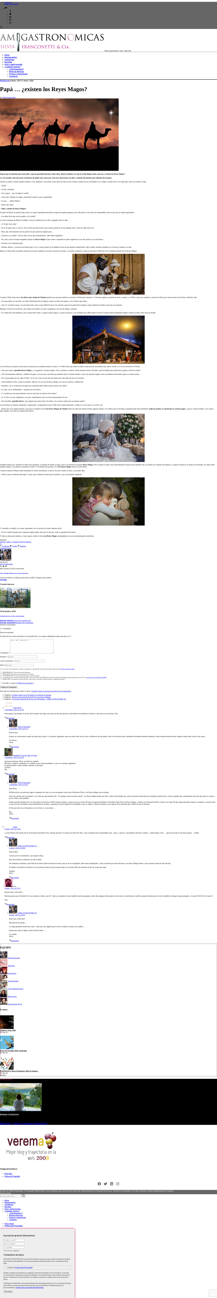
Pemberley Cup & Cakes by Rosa (25, 755)
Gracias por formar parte (15, 621)
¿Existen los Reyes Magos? (21, 542)
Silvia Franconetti (9, 97)
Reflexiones (5, 81)
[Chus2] (4, 966)
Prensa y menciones (17, 1218)
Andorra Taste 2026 (8, 1030)
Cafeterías (9, 1205)
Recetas (8, 1207)
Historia (3, 542)
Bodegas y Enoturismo (9, 1114)
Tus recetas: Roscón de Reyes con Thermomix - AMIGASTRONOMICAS (39, 699)
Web (1, 665)
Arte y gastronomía (12, 1209)
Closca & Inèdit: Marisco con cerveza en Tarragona (14, 573)
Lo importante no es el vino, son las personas (12, 616)
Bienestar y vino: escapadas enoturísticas (23, 1123)
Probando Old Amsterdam (16, 623)
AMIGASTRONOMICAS (27, 846)
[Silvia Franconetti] (4, 958)
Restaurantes (10, 1202)
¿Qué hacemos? (15, 1213)
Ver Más (3, 580)
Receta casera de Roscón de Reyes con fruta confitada (31, 697)
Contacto (13, 1220)
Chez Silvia (17, 708)
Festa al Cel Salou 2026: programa (13, 1051)
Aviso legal (8, 2)
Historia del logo (16, 1215)
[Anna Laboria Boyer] (4, 1004)
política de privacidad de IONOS (96, 677)
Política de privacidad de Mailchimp (30, 1287)
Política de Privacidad (11, 4)
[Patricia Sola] (4, 973)
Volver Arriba (5, 1193)
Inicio (7, 1200)
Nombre (3, 657)
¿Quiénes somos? (12, 1211)
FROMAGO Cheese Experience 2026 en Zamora (19, 1071)
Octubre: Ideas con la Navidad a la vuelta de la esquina (31, 695)
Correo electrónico (7, 661)
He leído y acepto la (18, 683)
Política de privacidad (25, 683)
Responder (10, 718)
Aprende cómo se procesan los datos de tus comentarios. (51, 691)
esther (15, 827)
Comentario (5, 653)
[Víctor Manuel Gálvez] (4, 989)
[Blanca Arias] (4, 996)
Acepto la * (20, 1267)
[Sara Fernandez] (4, 981)
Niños (9, 542)
